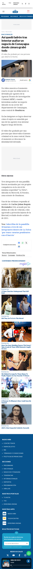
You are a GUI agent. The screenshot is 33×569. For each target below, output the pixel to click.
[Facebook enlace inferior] (19, 555)
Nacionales (9, 31)
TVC (10, 3)
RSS (5, 450)
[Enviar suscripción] (27, 543)
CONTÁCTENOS (9, 443)
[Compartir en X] (26, 242)
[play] (28, 561)
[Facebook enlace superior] (25, 3)
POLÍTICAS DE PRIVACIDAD (13, 456)
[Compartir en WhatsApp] (22, 242)
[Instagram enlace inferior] (25, 555)
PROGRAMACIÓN (10, 485)
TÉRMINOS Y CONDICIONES (13, 453)
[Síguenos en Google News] (19, 246)
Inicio (3, 31)
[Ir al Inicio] (15, 11)
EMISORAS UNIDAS (16, 3)
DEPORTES (7, 482)
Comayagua (11, 255)
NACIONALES (14, 16)
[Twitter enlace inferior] (8, 555)
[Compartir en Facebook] (19, 242)
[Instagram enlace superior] (29, 3)
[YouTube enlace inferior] (13, 555)
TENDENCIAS (8, 475)
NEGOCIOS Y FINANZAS (12, 472)
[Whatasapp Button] (28, 553)
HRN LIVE (7, 488)
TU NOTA (4, 3)
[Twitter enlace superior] (22, 3)
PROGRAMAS (5, 16)
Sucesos (4, 255)
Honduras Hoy (20, 255)
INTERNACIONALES (10, 478)
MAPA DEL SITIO (9, 446)
